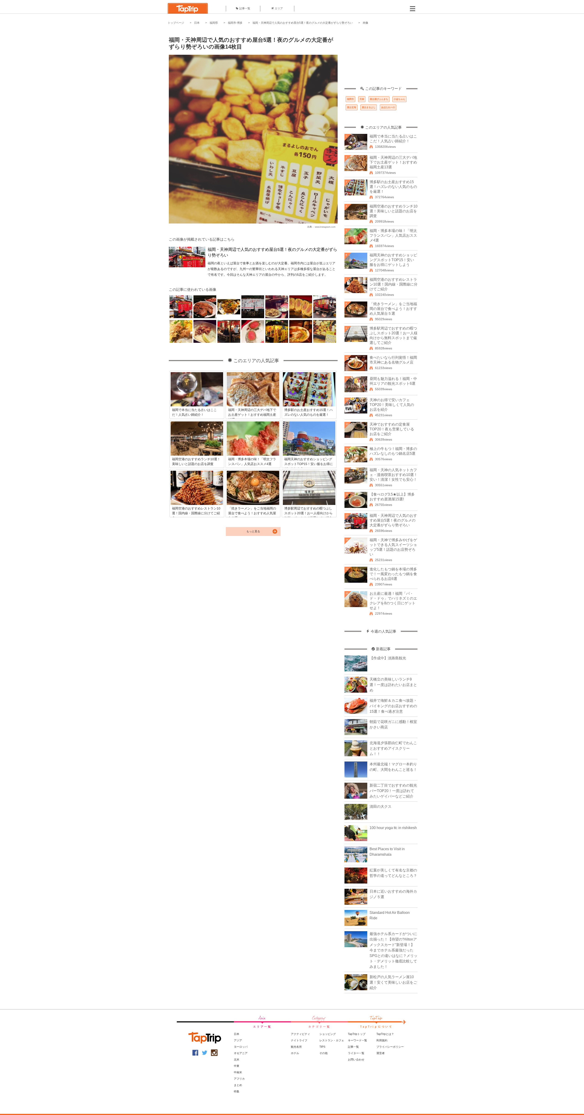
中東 (236, 1066)
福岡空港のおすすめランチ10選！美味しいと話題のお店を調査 (393, 211)
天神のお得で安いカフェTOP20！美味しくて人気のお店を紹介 (392, 404)
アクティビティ (300, 1034)
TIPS (322, 1046)
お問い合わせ (356, 1059)
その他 (323, 1053)
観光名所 (296, 1046)
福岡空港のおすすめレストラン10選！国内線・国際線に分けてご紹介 (393, 284)
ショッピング (327, 1034)
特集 (236, 1091)
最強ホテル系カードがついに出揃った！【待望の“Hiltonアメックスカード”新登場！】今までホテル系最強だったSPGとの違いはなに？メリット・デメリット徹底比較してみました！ (393, 950)
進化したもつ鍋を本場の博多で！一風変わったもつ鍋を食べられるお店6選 (393, 574)
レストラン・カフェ (331, 1040)
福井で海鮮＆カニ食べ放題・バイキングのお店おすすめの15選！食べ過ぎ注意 (393, 706)
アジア (238, 1040)
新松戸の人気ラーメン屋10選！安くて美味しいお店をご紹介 (393, 982)
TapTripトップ (356, 1034)
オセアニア (241, 1053)
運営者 (380, 1053)
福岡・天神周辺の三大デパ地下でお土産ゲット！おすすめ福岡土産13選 (393, 162)
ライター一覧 (356, 1053)
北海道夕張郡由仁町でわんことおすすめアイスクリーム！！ (393, 748)
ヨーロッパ (241, 1046)
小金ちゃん (399, 99)
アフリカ (239, 1078)
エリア (279, 8)
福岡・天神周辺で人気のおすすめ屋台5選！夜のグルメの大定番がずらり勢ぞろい (303, 22)
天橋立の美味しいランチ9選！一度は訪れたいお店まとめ (393, 684)
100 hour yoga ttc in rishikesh (393, 828)
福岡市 (350, 99)
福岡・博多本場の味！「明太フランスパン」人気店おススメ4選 (393, 235)
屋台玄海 (351, 107)
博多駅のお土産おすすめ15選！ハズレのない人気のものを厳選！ (393, 186)
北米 (236, 1059)
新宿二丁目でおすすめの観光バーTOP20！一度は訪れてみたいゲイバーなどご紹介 (393, 790)
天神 (362, 99)
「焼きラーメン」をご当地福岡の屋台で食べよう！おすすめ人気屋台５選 (393, 308)
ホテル (295, 1053)
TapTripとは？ (385, 1034)
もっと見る (253, 531)
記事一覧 (244, 8)
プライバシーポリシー (390, 1046)
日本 (197, 22)
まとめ (238, 1085)
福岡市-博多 (235, 22)
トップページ (176, 22)
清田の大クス (380, 806)
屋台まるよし (368, 107)
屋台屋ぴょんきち (379, 99)
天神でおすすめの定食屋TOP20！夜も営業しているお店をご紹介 (392, 429)
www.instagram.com (325, 227)
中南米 (238, 1072)
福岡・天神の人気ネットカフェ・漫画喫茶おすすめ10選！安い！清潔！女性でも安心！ (393, 474)
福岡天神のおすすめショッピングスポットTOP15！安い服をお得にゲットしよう (393, 260)
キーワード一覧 (357, 1040)
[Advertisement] (380, 58)
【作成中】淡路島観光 (388, 658)
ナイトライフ (299, 1040)
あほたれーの (388, 107)
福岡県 (214, 22)
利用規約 (381, 1040)
